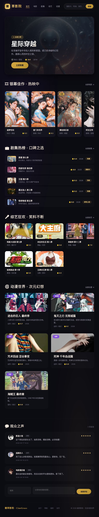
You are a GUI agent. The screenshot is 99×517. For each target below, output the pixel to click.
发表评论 (84, 492)
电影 (35, 6)
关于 (40, 508)
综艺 (50, 6)
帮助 (46, 508)
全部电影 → (89, 84)
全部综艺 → (89, 217)
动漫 (58, 6)
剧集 (43, 6)
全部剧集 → (89, 148)
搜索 (89, 6)
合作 (58, 508)
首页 (28, 6)
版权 (52, 508)
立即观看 (20, 65)
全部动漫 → (89, 287)
